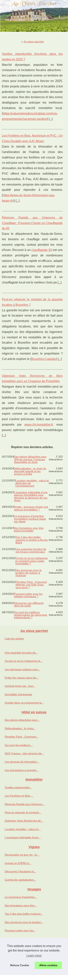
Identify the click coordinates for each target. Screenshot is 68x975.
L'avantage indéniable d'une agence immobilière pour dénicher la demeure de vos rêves (31, 496)
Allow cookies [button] (48, 965)
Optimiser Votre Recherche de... (24, 820)
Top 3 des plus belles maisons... (24, 913)
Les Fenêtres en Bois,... (19, 795)
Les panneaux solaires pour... (22, 669)
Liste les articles (14, 638)
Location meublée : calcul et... (22, 829)
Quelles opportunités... (18, 787)
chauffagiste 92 (41, 250)
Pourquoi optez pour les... (20, 930)
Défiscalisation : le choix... (20, 728)
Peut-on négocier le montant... (23, 812)
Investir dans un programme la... (24, 702)
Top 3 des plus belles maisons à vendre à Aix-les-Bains (32, 540)
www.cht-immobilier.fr (38, 424)
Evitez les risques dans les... (22, 677)
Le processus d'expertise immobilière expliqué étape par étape (30, 519)
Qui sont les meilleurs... (19, 745)
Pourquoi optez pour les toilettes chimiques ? (28, 595)
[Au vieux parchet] (34, 16)
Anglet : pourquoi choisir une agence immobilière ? (31, 508)
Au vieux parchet (34, 41)
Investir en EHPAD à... (18, 863)
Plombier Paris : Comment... (21, 736)
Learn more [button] (34, 955)
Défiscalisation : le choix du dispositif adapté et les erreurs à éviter (30, 471)
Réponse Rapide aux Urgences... (24, 804)
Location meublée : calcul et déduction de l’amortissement (32, 483)
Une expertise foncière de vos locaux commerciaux (30, 550)
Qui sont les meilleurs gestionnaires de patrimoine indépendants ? (30, 615)
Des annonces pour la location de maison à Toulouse (28, 573)
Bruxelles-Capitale (43, 359)
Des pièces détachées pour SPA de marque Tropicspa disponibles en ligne (30, 459)
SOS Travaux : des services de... (24, 753)
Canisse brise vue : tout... (20, 685)
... (50, 118)
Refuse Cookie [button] (19, 965)
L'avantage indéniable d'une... (23, 837)
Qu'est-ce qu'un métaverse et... (23, 660)
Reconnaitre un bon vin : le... (22, 854)
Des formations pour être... (21, 905)
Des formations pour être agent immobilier (29, 529)
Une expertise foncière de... (21, 652)
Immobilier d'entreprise (18, 694)
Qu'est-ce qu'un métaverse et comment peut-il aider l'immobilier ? (31, 561)
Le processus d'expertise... (21, 896)
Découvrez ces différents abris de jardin (29, 604)
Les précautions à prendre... (22, 770)
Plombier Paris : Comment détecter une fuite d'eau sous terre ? (31, 585)
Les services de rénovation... (22, 761)
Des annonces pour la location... (24, 922)
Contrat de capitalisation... (20, 879)
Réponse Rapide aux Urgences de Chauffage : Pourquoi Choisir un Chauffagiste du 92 (32, 223)
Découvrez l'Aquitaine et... (20, 871)
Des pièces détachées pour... (22, 719)
